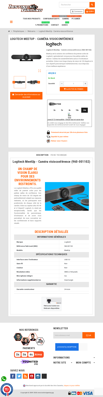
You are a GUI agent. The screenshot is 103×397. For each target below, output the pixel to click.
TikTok (44, 376)
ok (89, 335)
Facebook (12, 376)
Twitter (19, 376)
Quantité (51, 83)
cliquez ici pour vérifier (72, 385)
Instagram (37, 376)
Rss (25, 376)
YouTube (31, 376)
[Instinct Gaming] (25, 8)
